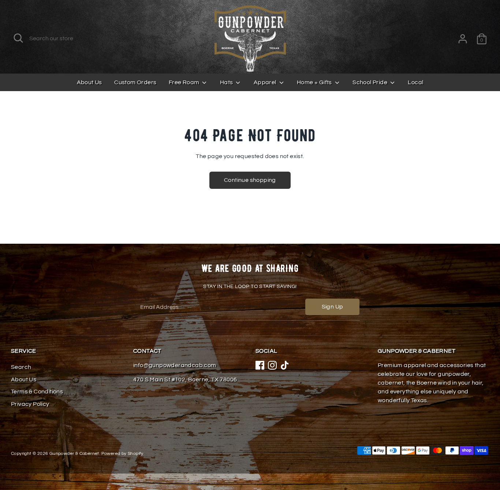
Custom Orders (135, 82)
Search (21, 367)
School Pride (370, 82)
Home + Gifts (315, 82)
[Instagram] (272, 365)
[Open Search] (18, 38)
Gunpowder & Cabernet (74, 453)
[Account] (462, 38)
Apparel (265, 82)
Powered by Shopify (122, 453)
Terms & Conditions (37, 391)
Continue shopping (250, 180)
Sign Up (332, 307)
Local (415, 82)
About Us (89, 82)
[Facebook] (259, 365)
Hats (227, 82)
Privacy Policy (30, 404)
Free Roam (185, 82)
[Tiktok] (284, 365)
